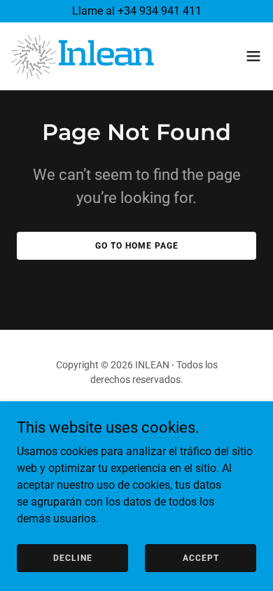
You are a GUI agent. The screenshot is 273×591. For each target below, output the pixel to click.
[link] (82, 56)
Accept (201, 557)
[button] (253, 56)
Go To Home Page (136, 246)
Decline (72, 557)
